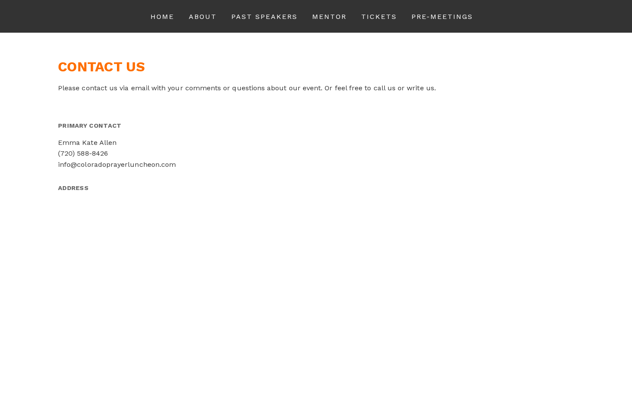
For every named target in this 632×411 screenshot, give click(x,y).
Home (162, 16)
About (203, 16)
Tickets (379, 16)
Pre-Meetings (442, 16)
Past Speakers (264, 16)
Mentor (329, 16)
